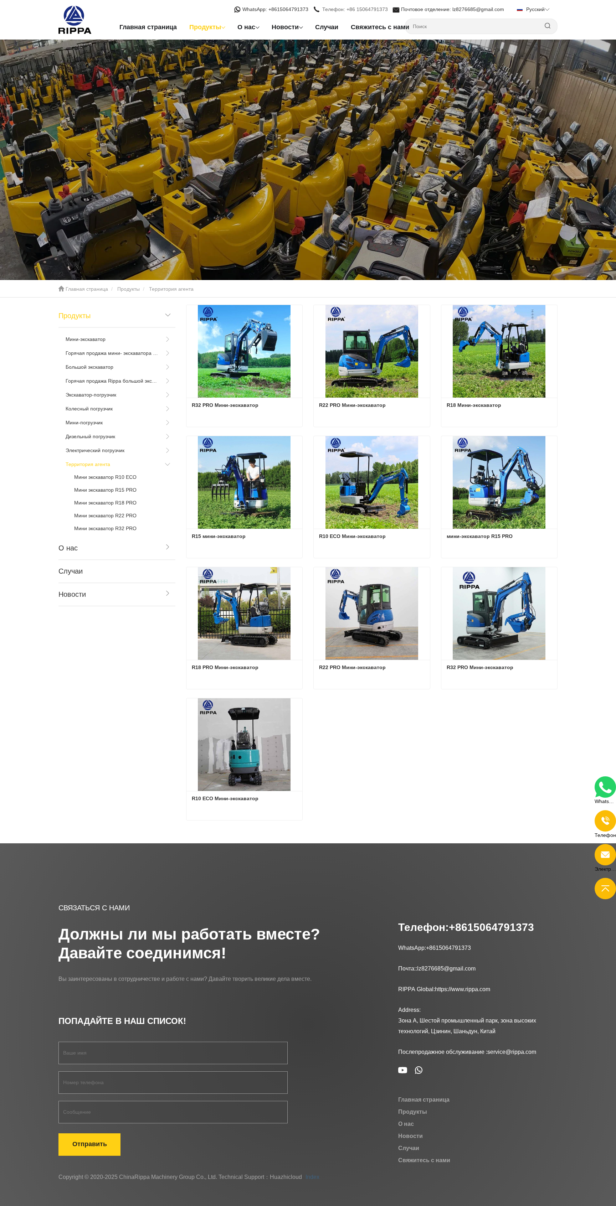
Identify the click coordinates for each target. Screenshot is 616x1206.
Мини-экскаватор (86, 339)
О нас (68, 548)
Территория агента (88, 464)
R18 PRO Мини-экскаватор (225, 667)
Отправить (89, 1144)
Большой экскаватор (89, 367)
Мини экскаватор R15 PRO (105, 490)
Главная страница (148, 27)
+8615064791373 (491, 927)
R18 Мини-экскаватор (474, 405)
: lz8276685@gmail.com (453, 9)
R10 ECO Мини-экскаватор (352, 536)
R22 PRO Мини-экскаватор (352, 405)
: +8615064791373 (276, 9)
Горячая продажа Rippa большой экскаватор (112, 381)
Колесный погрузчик (89, 409)
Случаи (326, 27)
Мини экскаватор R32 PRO (105, 528)
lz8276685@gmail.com (446, 969)
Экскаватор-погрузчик (91, 395)
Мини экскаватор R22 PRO (105, 515)
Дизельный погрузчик (90, 436)
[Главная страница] (94, 20)
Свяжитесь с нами (380, 27)
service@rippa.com (511, 1052)
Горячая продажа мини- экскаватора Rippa (112, 353)
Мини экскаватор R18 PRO (105, 503)
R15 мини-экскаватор (219, 536)
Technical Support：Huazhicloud (260, 1177)
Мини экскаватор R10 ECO (105, 477)
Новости (72, 594)
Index (312, 1177)
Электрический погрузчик (95, 450)
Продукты (128, 289)
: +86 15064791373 (355, 9)
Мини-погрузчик (84, 422)
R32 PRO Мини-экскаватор (225, 405)
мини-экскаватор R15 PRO (480, 536)
